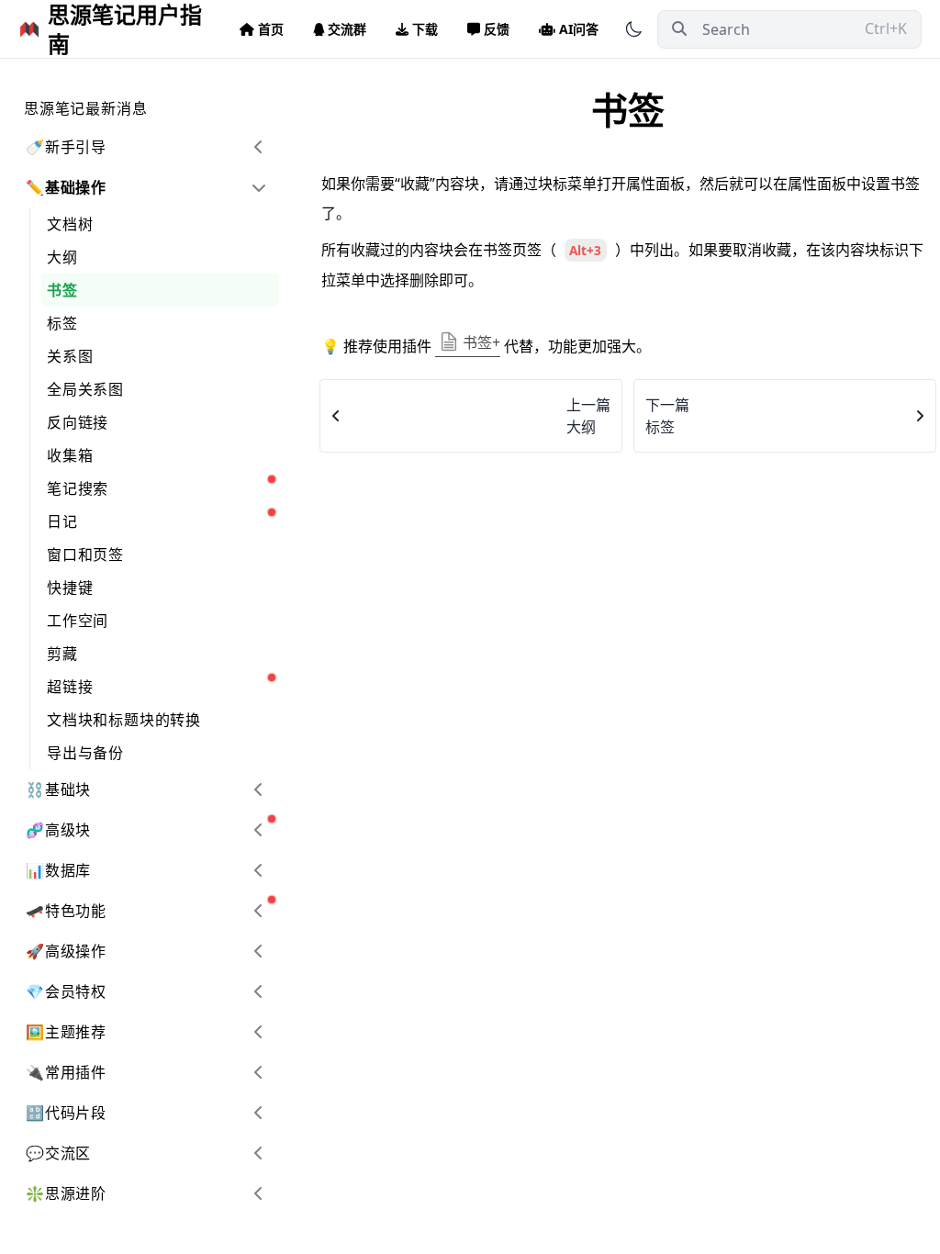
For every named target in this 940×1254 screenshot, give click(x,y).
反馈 (496, 29)
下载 (425, 29)
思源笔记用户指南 (125, 29)
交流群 (347, 29)
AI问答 (579, 29)
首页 (271, 29)
